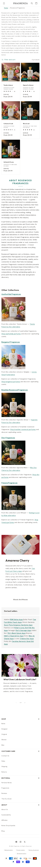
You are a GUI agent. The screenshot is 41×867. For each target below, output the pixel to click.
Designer (4, 729)
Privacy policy (20, 850)
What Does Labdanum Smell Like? (19, 679)
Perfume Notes (6, 783)
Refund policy (8, 850)
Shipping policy (21, 853)
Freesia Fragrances (9, 483)
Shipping (4, 766)
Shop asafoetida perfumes (11, 334)
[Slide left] (16, 702)
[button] (4, 3)
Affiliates (4, 820)
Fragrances (5, 788)
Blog (2, 831)
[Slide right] (25, 702)
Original (4, 734)
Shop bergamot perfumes (10, 382)
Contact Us (5, 756)
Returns (4, 772)
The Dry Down (6, 799)
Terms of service (33, 850)
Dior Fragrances (8, 438)
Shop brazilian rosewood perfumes (23, 430)
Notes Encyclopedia (8, 825)
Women (4, 740)
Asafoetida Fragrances (11, 294)
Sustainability (6, 815)
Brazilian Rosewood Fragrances (14, 390)
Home (6, 8)
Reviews (4, 793)
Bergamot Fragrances (10, 342)
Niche (3, 723)
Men (2, 745)
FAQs (3, 761)
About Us (4, 809)
